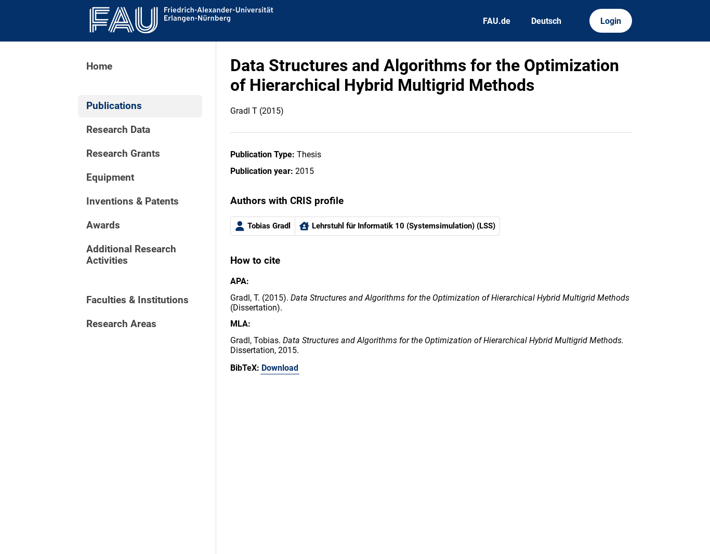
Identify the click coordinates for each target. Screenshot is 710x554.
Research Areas (121, 324)
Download (279, 368)
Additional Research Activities (131, 255)
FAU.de (496, 21)
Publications (114, 106)
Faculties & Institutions (137, 300)
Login (610, 21)
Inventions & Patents (132, 201)
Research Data (118, 130)
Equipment (110, 177)
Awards (103, 225)
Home (99, 66)
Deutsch (546, 21)
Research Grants (123, 153)
